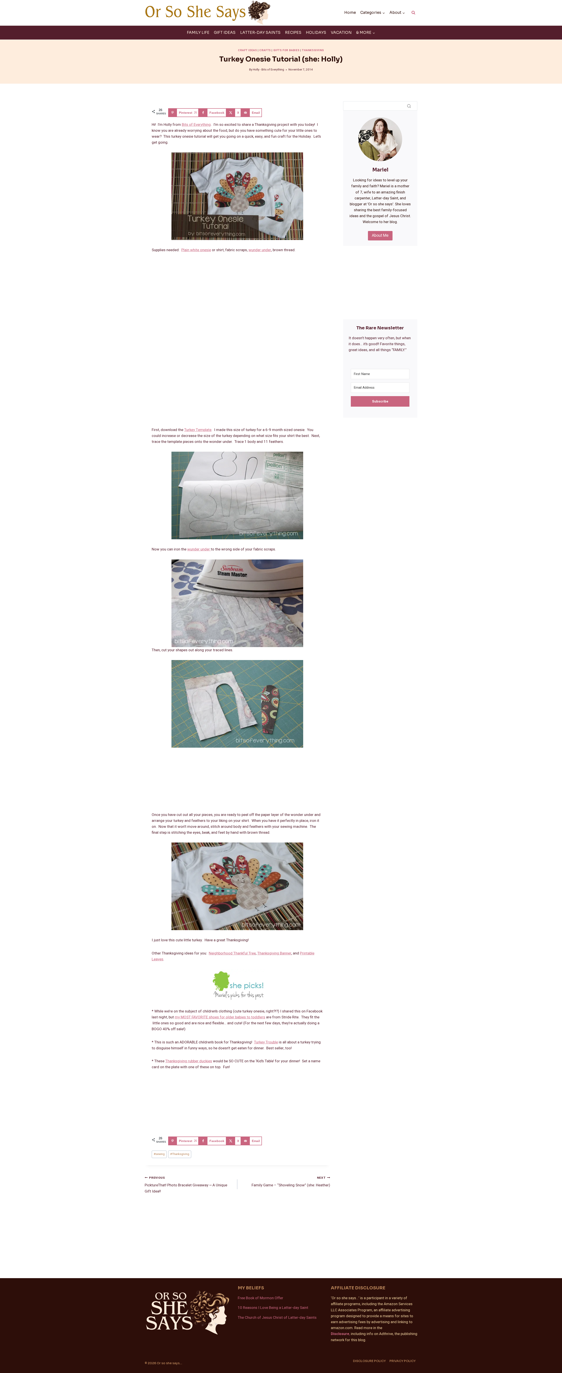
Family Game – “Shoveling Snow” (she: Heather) (291, 1182)
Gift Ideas (225, 32)
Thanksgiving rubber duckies (188, 1061)
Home (350, 12)
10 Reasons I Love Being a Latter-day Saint (273, 1307)
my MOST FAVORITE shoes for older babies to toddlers (220, 1017)
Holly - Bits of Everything (268, 69)
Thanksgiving (313, 50)
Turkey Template (197, 430)
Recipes (293, 32)
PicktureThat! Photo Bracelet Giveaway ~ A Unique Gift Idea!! (186, 1185)
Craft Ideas (247, 50)
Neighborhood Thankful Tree (232, 953)
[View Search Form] (413, 13)
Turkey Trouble (266, 1042)
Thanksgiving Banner (274, 953)
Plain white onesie (196, 250)
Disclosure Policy (369, 1361)
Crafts (265, 50)
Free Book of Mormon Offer (260, 1298)
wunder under (260, 250)
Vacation (341, 32)
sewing (159, 1154)
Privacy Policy (402, 1361)
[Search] (409, 106)
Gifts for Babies (286, 50)
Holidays (316, 32)
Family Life (198, 32)
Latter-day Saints (260, 32)
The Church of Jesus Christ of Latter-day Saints (277, 1317)
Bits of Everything (196, 124)
